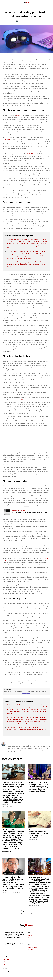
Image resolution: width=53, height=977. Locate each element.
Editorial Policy (31, 937)
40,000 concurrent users (26, 400)
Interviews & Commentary (8, 873)
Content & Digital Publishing (18, 510)
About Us (30, 935)
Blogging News (6, 778)
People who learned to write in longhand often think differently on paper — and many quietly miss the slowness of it (39, 833)
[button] (26, 912)
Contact (5, 964)
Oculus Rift (30, 154)
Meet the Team (31, 940)
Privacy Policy (31, 950)
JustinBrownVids (12, 750)
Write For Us (6, 959)
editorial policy (19, 683)
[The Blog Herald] (26, 2)
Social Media (32, 778)
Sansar (18, 115)
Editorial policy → (26, 693)
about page (29, 683)
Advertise (5, 962)
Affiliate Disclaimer (32, 947)
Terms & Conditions (32, 952)
